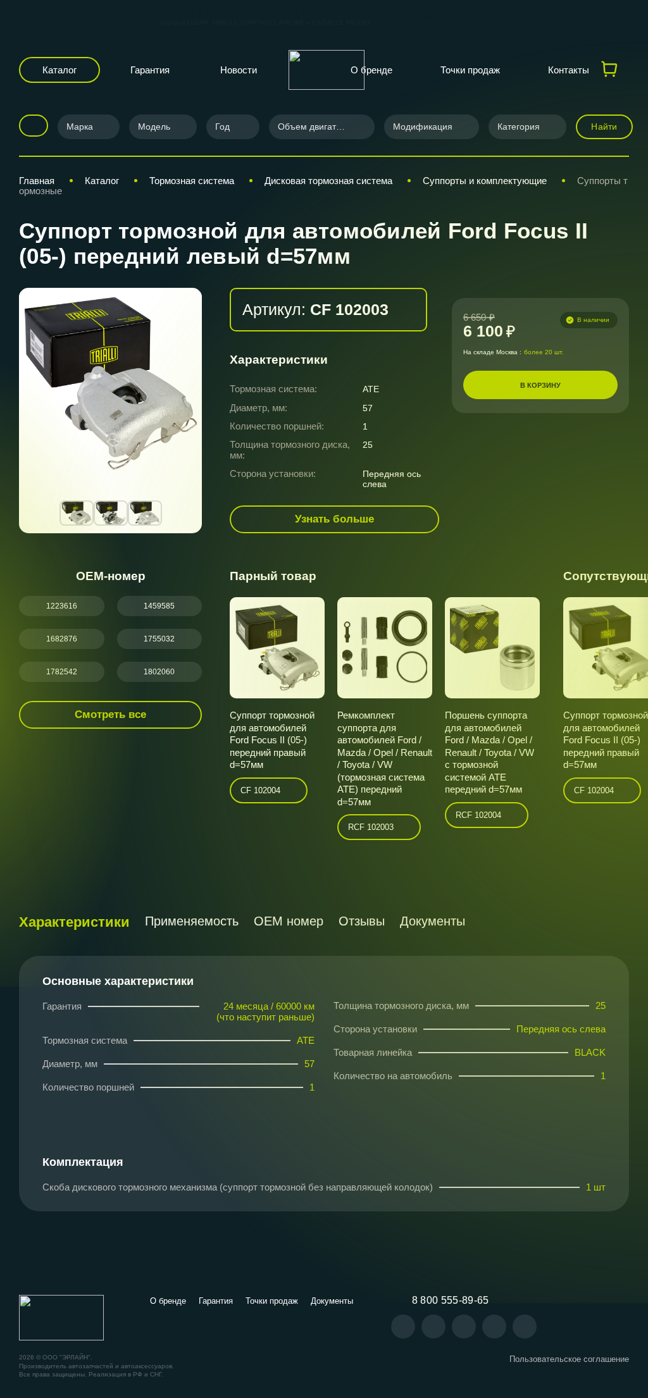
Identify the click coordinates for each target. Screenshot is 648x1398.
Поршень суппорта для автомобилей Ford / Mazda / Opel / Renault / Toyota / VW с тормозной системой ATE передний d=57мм (489, 752)
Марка (79, 126)
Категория (518, 126)
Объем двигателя (314, 126)
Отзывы (362, 921)
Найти (604, 126)
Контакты (568, 70)
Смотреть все (110, 714)
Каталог (59, 70)
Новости (238, 70)
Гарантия (150, 70)
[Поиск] (29, 125)
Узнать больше (334, 519)
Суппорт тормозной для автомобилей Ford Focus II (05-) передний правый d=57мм (272, 740)
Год (222, 126)
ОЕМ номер (288, 921)
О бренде (371, 70)
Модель (154, 126)
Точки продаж (470, 70)
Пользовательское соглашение (569, 1359)
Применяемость (192, 921)
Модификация (422, 126)
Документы (432, 921)
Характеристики (74, 922)
